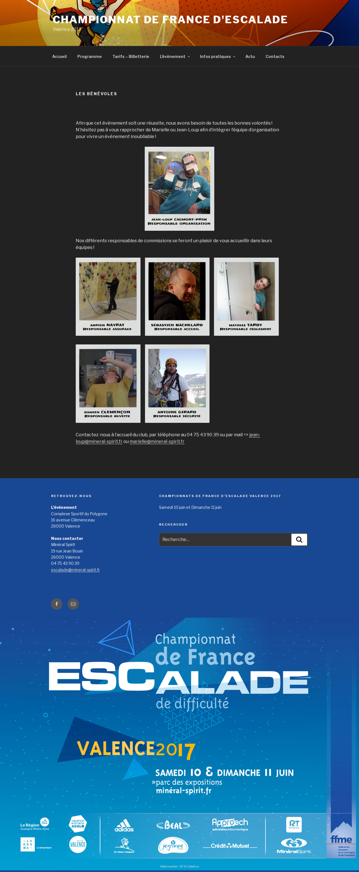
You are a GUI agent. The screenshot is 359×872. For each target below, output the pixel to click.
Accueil (59, 56)
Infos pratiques (215, 56)
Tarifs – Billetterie (130, 56)
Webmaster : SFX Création (179, 866)
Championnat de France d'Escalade (170, 19)
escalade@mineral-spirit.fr (75, 569)
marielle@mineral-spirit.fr (157, 441)
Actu (250, 56)
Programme (89, 56)
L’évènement (172, 56)
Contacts (275, 56)
